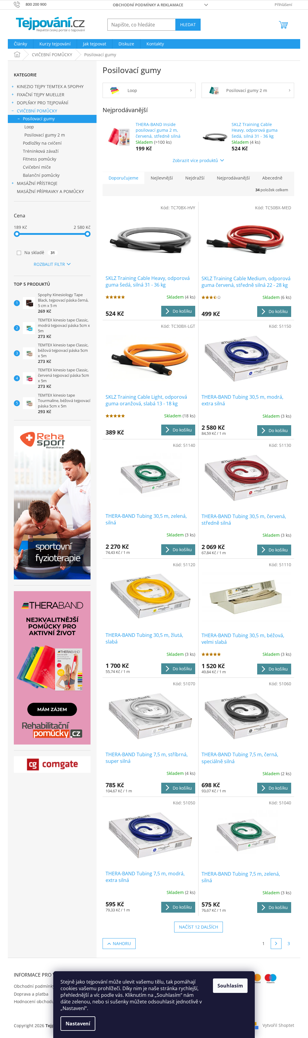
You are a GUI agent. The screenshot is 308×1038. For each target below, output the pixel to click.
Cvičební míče (37, 167)
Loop (29, 127)
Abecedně (272, 178)
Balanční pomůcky (41, 175)
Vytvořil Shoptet (278, 1025)
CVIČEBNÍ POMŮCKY (37, 111)
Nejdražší (195, 178)
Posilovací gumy (39, 118)
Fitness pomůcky (39, 159)
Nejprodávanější (233, 178)
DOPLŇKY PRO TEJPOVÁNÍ (42, 103)
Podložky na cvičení (42, 143)
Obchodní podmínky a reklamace (148, 5)
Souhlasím (230, 985)
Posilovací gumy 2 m (44, 135)
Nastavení (78, 1023)
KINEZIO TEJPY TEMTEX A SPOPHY (50, 86)
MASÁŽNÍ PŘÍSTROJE (37, 183)
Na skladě (39, 252)
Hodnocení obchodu (34, 1001)
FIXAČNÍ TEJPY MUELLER (40, 94)
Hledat (188, 24)
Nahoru (122, 943)
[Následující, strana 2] (276, 943)
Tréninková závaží (41, 151)
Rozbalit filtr (49, 264)
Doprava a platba (31, 994)
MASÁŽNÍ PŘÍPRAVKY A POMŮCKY (50, 191)
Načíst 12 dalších (198, 927)
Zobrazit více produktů (195, 160)
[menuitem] (20, 44)
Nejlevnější (162, 178)
